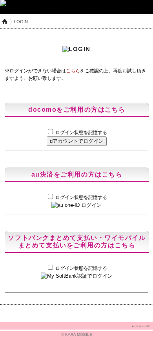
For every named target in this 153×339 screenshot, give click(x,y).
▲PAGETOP (141, 326)
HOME (5, 21)
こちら (73, 71)
